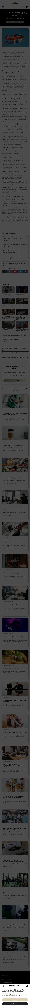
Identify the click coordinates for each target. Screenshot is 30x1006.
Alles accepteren (15, 1000)
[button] (27, 986)
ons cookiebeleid (9, 995)
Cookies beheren (15, 1003)
